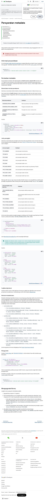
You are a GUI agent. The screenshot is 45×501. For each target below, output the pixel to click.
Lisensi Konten (33, 430)
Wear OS (32, 445)
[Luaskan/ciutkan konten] (9, 26)
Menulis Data (32, 292)
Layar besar (32, 444)
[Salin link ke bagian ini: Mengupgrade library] (17, 388)
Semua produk (4, 488)
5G (16, 453)
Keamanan (3, 449)
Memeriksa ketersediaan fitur (10, 236)
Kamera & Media (19, 449)
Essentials (11, 18)
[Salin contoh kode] (43, 68)
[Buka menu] (2, 1)
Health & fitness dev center (8, 5)
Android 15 (3, 465)
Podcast (2, 456)
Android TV (32, 451)
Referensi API (18, 466)
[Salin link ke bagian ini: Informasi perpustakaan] (19, 61)
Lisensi (6, 492)
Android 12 (3, 471)
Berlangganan (21, 495)
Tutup (33, 16)
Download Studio (19, 468)
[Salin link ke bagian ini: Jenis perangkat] (11, 138)
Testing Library (8, 353)
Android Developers (4, 18)
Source (2, 450)
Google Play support (34, 465)
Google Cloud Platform (5, 486)
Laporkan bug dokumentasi (35, 463)
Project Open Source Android (27, 347)
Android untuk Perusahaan (6, 447)
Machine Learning (19, 445)
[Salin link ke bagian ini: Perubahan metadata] (16, 78)
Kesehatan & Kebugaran (20, 447)
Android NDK (18, 470)
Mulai (40, 16)
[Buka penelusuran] (28, 1)
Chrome (2, 482)
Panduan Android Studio (20, 462)
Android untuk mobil (34, 449)
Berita (2, 452)
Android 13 (3, 469)
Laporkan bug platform (34, 461)
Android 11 (3, 472)
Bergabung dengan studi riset (35, 467)
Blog (2, 454)
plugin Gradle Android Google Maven (13, 63)
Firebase (3, 484)
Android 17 (3, 461)
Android (2, 445)
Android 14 (3, 467)
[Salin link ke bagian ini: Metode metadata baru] (15, 295)
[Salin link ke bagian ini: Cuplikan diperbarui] (13, 288)
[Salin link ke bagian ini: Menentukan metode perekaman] (20, 88)
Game (17, 444)
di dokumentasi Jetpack (29, 142)
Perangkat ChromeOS (34, 447)
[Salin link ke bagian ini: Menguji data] (9, 351)
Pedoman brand (12, 492)
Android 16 (3, 463)
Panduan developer (19, 464)
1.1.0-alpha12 (28, 43)
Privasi (17, 451)
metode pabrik (23, 94)
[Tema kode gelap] (41, 68)
